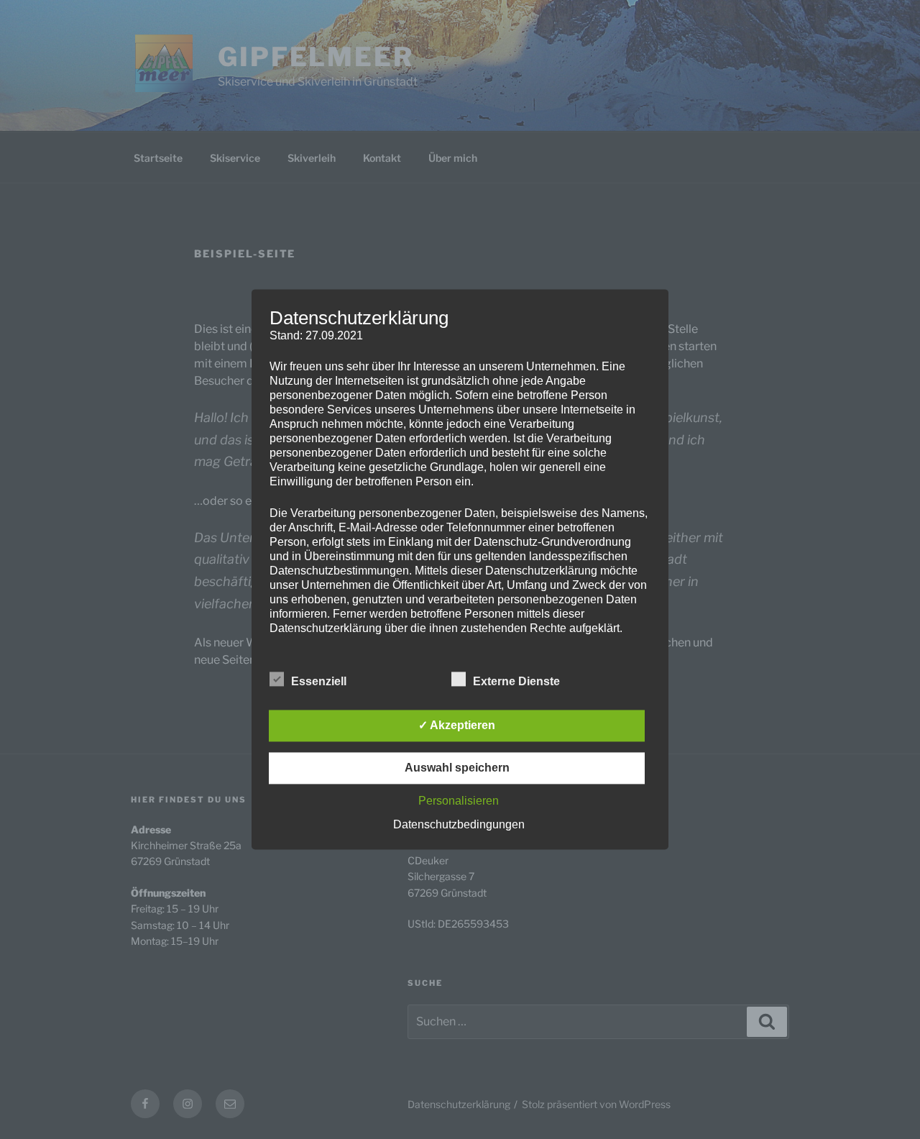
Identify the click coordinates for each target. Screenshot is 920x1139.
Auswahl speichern (457, 768)
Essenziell (318, 682)
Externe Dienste (516, 682)
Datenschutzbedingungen (459, 825)
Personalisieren (458, 801)
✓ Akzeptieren (456, 726)
